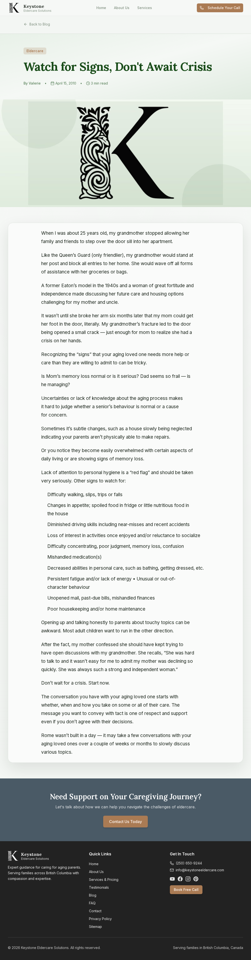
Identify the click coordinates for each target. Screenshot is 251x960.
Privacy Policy (100, 919)
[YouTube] (172, 878)
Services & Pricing (103, 879)
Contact (95, 911)
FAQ (92, 903)
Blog (92, 895)
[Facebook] (180, 878)
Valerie (35, 83)
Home (101, 8)
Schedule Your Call (224, 8)
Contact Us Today (125, 821)
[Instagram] (188, 878)
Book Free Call (186, 889)
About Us (121, 8)
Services (144, 8)
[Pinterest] (195, 878)
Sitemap (95, 926)
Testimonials (99, 887)
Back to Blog (39, 24)
